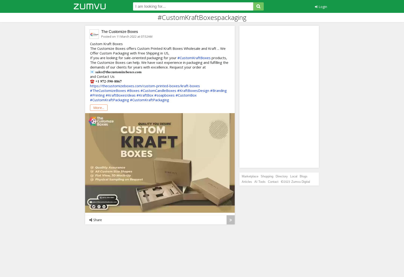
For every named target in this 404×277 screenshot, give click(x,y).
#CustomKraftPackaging (109, 99)
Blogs (303, 176)
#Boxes (133, 90)
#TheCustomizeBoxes (108, 90)
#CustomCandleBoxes (158, 90)
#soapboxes (164, 95)
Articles (247, 181)
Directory (282, 176)
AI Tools (260, 181)
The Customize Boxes (119, 32)
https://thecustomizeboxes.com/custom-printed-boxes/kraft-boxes (145, 85)
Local (293, 176)
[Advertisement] (279, 97)
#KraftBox (145, 95)
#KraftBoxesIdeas (121, 95)
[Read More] (231, 219)
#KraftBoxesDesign (193, 90)
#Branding (218, 90)
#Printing (97, 95)
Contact (273, 181)
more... (98, 107)
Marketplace (250, 176)
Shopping (267, 176)
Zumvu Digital (300, 181)
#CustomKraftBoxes (194, 57)
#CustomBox (186, 95)
